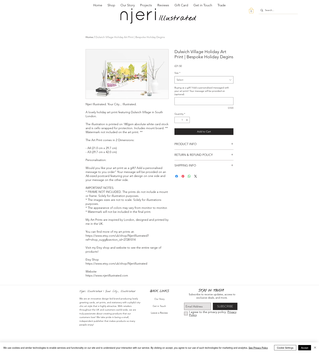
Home (89, 37)
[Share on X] (196, 176)
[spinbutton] (182, 120)
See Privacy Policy (258, 347)
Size (177, 72)
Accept (304, 347)
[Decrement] (177, 120)
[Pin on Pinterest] (183, 176)
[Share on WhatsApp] (189, 176)
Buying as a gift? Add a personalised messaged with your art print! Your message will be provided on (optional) (201, 91)
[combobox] (203, 79)
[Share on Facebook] (177, 176)
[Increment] (187, 120)
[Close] (315, 347)
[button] (111, 5)
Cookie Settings (285, 347)
